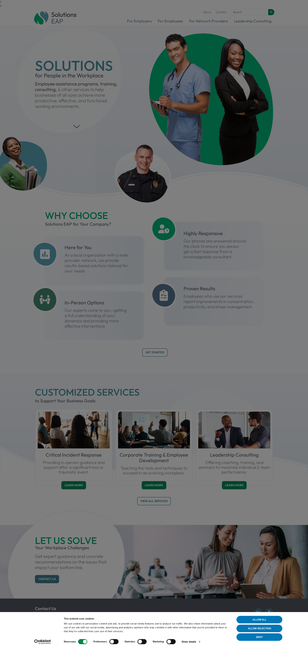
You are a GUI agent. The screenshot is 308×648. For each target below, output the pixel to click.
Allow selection (259, 628)
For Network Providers (208, 21)
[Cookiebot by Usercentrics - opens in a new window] (43, 641)
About (207, 12)
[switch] (114, 641)
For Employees (170, 21)
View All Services (154, 501)
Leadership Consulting (252, 21)
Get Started (154, 352)
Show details (189, 641)
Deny (259, 637)
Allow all (259, 619)
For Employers (139, 21)
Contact (221, 12)
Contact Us (47, 579)
